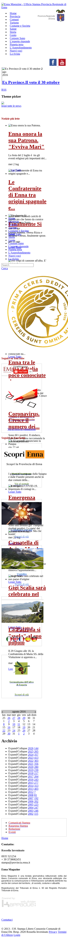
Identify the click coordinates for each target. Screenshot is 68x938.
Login (17, 934)
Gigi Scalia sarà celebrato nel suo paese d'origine (27, 597)
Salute (11, 233)
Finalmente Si (25, 224)
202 (36, 801)
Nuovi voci (14, 255)
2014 (30, 785)
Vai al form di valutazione (21, 429)
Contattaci (7, 919)
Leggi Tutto (14, 356)
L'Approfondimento (19, 252)
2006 (30, 801)
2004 (30, 807)
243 (36, 779)
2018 (30, 773)
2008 (30, 795)
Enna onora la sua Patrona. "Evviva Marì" (26, 140)
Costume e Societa (20, 25)
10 (13, 724)
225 (36, 804)
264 (36, 776)
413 (36, 757)
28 (18, 717)
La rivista (15, 53)
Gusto (11, 240)
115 (36, 813)
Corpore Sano (16, 243)
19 (23, 727)
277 (36, 782)
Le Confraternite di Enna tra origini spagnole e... (27, 195)
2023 (30, 757)
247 (36, 807)
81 (35, 795)
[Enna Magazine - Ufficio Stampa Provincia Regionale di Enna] (34, 7)
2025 (30, 751)
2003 (30, 810)
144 (36, 748)
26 (8, 717)
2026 (30, 748)
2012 (30, 792)
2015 (30, 782)
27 (13, 717)
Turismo (12, 227)
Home (11, 218)
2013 (30, 788)
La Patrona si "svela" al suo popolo (24, 635)
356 (36, 763)
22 (3, 730)
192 (36, 798)
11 (18, 724)
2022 (30, 760)
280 (36, 767)
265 (36, 751)
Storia (11, 237)
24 (13, 730)
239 (36, 770)
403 (36, 788)
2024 (30, 754)
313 (36, 785)
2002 (30, 813)
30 (8, 733)
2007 (30, 798)
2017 (30, 776)
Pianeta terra (15, 249)
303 (36, 760)
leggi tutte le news (11, 105)
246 (36, 810)
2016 (30, 779)
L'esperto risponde (18, 246)
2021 (30, 763)
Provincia (13, 221)
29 (23, 717)
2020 (30, 767)
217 (36, 773)
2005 (30, 804)
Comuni (12, 224)
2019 (30, 770)
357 (36, 754)
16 (8, 727)
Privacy (53, 931)
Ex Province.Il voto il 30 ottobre (31, 82)
